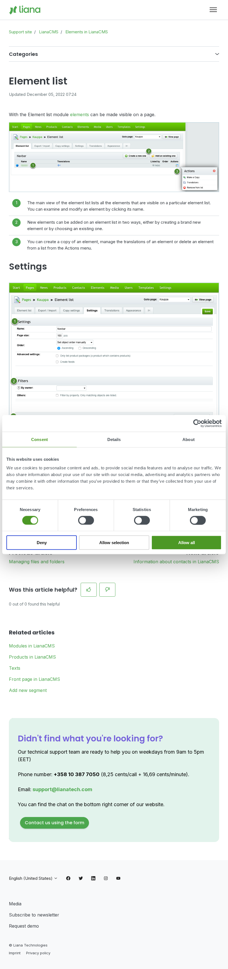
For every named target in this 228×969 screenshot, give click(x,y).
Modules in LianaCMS (32, 646)
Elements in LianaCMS (86, 31)
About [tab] (188, 439)
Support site (20, 31)
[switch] (86, 520)
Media (15, 903)
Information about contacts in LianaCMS (176, 561)
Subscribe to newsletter (34, 915)
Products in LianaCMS (32, 657)
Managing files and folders (37, 561)
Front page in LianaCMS (34, 679)
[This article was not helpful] (107, 590)
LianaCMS (48, 31)
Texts (14, 668)
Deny (42, 542)
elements (79, 114)
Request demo (24, 926)
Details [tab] (114, 439)
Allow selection (114, 542)
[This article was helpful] (89, 590)
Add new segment (28, 690)
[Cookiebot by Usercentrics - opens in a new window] (197, 423)
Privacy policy (38, 953)
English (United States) (31, 878)
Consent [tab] (39, 439)
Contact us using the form (54, 822)
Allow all (186, 542)
